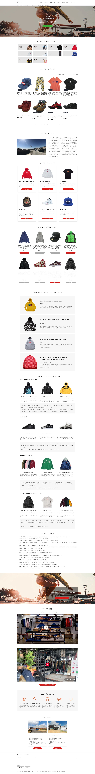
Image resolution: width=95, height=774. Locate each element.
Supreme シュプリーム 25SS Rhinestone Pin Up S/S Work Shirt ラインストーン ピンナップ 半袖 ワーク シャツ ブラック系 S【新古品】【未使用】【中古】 (70, 94)
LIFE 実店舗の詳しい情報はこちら (47, 684)
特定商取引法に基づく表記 (56, 771)
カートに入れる (55, 282)
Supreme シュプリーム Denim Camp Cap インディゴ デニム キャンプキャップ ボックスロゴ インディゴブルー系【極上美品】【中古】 (24, 94)
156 (53, 124)
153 (44, 124)
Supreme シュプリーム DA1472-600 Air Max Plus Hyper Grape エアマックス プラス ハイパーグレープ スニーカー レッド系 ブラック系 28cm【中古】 (55, 116)
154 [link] (47, 124)
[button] (68, 2)
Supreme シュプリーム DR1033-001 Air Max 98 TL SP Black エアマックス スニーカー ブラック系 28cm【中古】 (70, 116)
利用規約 (45, 771)
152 (41, 124)
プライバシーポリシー (40, 771)
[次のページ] (62, 125)
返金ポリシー (33, 771)
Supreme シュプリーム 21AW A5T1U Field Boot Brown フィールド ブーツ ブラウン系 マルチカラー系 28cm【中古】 (39, 116)
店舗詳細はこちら (37, 748)
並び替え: (59, 74)
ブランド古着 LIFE (22, 771)
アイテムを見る (26, 189)
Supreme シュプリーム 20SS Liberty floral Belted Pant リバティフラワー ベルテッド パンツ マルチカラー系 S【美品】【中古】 (39, 93)
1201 (59, 124)
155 (50, 124)
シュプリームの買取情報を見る (61, 597)
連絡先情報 (63, 771)
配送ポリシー (50, 771)
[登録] (36, 758)
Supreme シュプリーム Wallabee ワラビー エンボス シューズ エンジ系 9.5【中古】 (24, 115)
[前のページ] (32, 125)
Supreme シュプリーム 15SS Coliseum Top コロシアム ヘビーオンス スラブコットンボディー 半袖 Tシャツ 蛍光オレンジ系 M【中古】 (55, 94)
